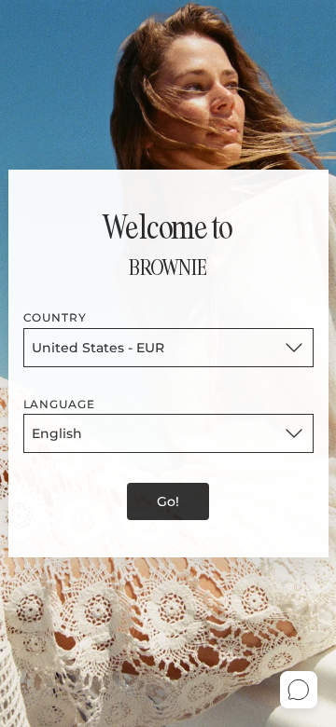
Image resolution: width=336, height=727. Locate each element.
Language (59, 404)
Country (55, 317)
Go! (168, 501)
